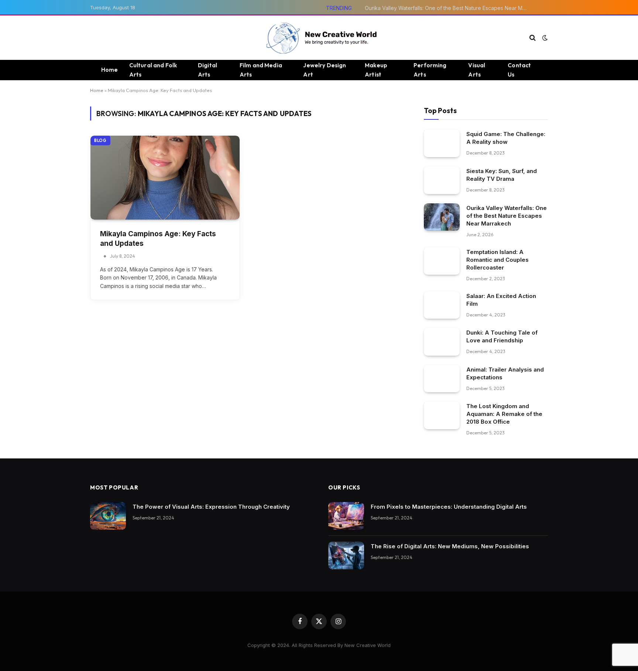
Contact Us (519, 70)
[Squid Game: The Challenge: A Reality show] (442, 143)
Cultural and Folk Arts (153, 70)
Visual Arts (476, 70)
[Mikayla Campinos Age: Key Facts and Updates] (165, 178)
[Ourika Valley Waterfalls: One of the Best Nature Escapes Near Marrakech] (442, 217)
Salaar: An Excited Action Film (501, 299)
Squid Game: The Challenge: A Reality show (505, 138)
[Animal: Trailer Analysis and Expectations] (442, 379)
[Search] (532, 38)
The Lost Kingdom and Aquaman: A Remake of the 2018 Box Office (504, 414)
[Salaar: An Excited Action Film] (442, 305)
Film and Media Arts (261, 70)
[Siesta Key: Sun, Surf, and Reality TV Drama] (442, 180)
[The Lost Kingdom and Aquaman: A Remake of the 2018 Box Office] (442, 415)
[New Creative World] (319, 38)
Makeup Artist (376, 70)
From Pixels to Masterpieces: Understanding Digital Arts (449, 506)
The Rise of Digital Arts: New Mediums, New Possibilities (450, 546)
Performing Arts (430, 70)
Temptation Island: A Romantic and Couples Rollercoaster (497, 259)
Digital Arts (207, 70)
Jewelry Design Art (324, 70)
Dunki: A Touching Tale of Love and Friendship (502, 336)
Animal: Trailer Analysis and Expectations (505, 373)
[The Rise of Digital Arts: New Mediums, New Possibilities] (346, 555)
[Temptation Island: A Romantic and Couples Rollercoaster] (442, 261)
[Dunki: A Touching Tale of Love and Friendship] (442, 342)
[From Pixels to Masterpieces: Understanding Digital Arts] (346, 516)
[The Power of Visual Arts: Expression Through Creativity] (108, 516)
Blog (100, 140)
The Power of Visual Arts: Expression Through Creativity (211, 506)
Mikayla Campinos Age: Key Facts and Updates (158, 239)
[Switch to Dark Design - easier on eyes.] (544, 38)
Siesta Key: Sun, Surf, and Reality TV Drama (501, 174)
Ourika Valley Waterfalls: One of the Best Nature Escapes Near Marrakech (448, 8)
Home (109, 69)
